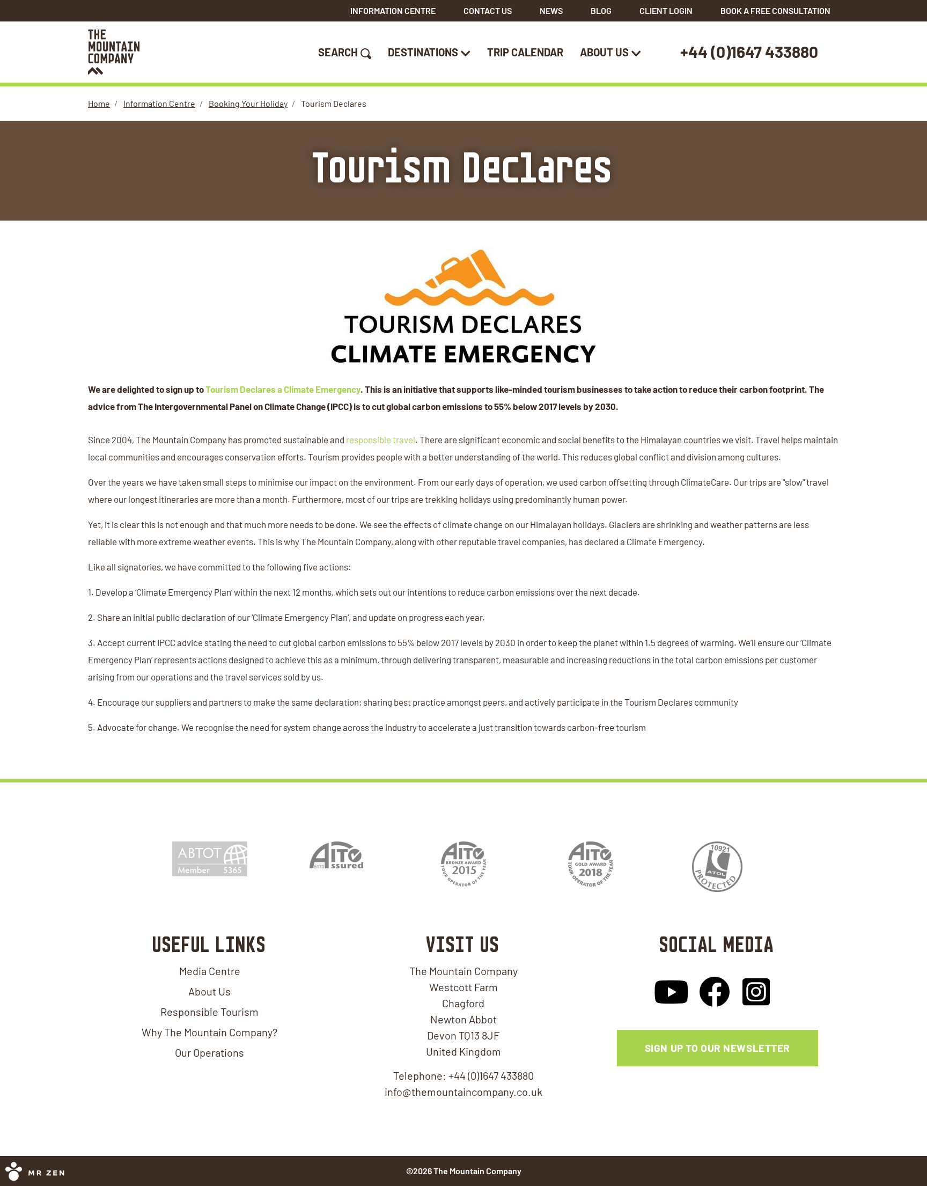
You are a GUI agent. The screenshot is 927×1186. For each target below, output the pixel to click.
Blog (601, 10)
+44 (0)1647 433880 (749, 51)
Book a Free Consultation (775, 10)
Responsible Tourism (209, 1011)
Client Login (666, 10)
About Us (604, 52)
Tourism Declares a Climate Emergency (282, 389)
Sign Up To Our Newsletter (717, 1048)
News (551, 10)
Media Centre (209, 970)
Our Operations (209, 1052)
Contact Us (488, 10)
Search (338, 52)
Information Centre (393, 10)
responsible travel (380, 439)
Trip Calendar (525, 52)
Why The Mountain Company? (209, 1032)
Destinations (423, 52)
